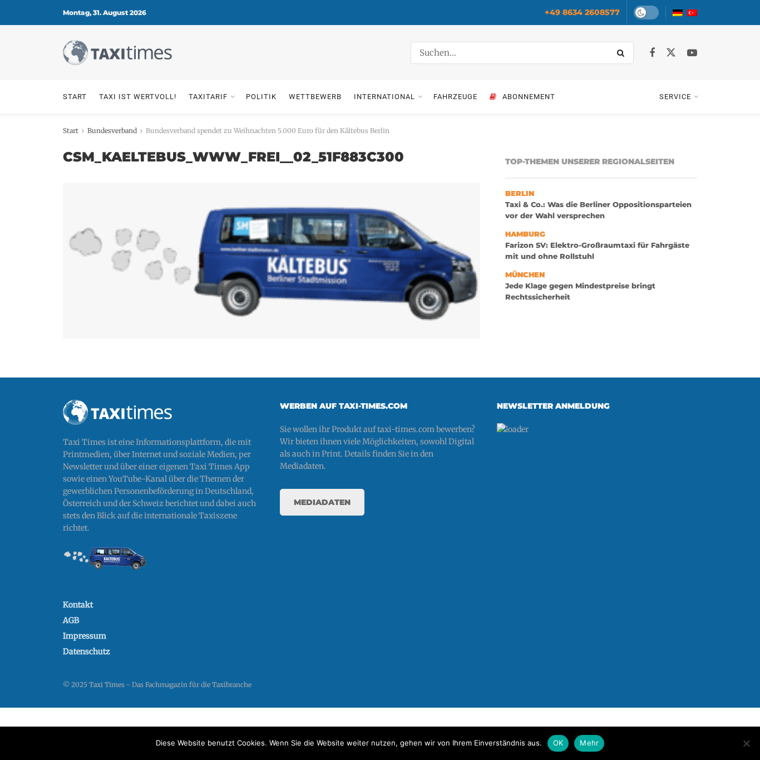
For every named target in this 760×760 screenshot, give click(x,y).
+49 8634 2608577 (582, 12)
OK (558, 742)
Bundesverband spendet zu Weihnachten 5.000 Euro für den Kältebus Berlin (267, 130)
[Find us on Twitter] (671, 53)
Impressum (84, 636)
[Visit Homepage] (117, 52)
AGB (71, 620)
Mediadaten (322, 502)
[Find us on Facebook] (652, 53)
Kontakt (78, 605)
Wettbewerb (315, 96)
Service (675, 96)
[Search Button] (622, 53)
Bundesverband (112, 130)
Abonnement (528, 96)
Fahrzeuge (455, 96)
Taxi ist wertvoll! (137, 96)
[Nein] (746, 743)
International (384, 96)
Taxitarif (208, 96)
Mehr (589, 742)
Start (75, 96)
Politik (261, 96)
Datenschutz (86, 651)
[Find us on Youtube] (692, 53)
